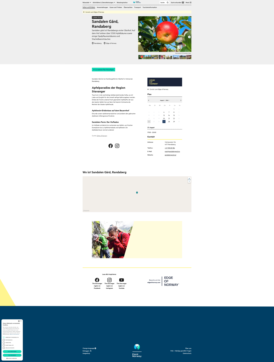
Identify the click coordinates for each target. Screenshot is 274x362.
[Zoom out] (189, 181)
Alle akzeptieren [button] (12, 351)
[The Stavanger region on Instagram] (109, 280)
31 (149, 125)
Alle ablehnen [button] (12, 355)
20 (164, 118)
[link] (86, 353)
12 (159, 115)
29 (174, 121)
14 (169, 115)
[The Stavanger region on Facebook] (97, 280)
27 (164, 121)
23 (179, 118)
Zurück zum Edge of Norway (94, 12)
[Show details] (137, 193)
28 (169, 121)
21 (169, 118)
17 (149, 118)
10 (149, 115)
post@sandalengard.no (172, 151)
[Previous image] (140, 37)
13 (164, 115)
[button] (12, 358)
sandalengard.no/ (170, 155)
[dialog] (12, 340)
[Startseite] (137, 350)
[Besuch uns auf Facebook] (110, 146)
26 (159, 121)
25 (154, 121)
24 (149, 121)
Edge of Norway (102, 136)
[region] (137, 194)
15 (174, 115)
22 (174, 118)
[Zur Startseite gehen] (137, 2)
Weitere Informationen (14, 334)
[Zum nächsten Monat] (181, 100)
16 (179, 115)
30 (179, 121)
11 (154, 115)
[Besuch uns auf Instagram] (117, 146)
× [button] (20, 321)
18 (154, 118)
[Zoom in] (189, 178)
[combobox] (19, 321)
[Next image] (189, 37)
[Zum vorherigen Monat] (148, 100)
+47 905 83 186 (170, 148)
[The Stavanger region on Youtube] (121, 280)
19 (159, 118)
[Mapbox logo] (86, 210)
